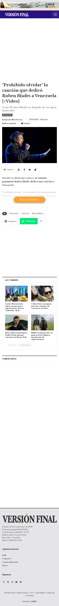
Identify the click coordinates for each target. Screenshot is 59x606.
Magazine (7, 115)
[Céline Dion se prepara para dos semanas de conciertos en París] (42, 294)
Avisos (5, 566)
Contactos (6, 559)
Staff (4, 555)
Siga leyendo (29, 199)
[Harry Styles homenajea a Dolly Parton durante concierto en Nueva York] (16, 322)
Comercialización (10, 562)
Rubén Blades (37, 213)
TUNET (34, 601)
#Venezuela (13, 213)
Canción (25, 213)
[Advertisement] (29, 51)
